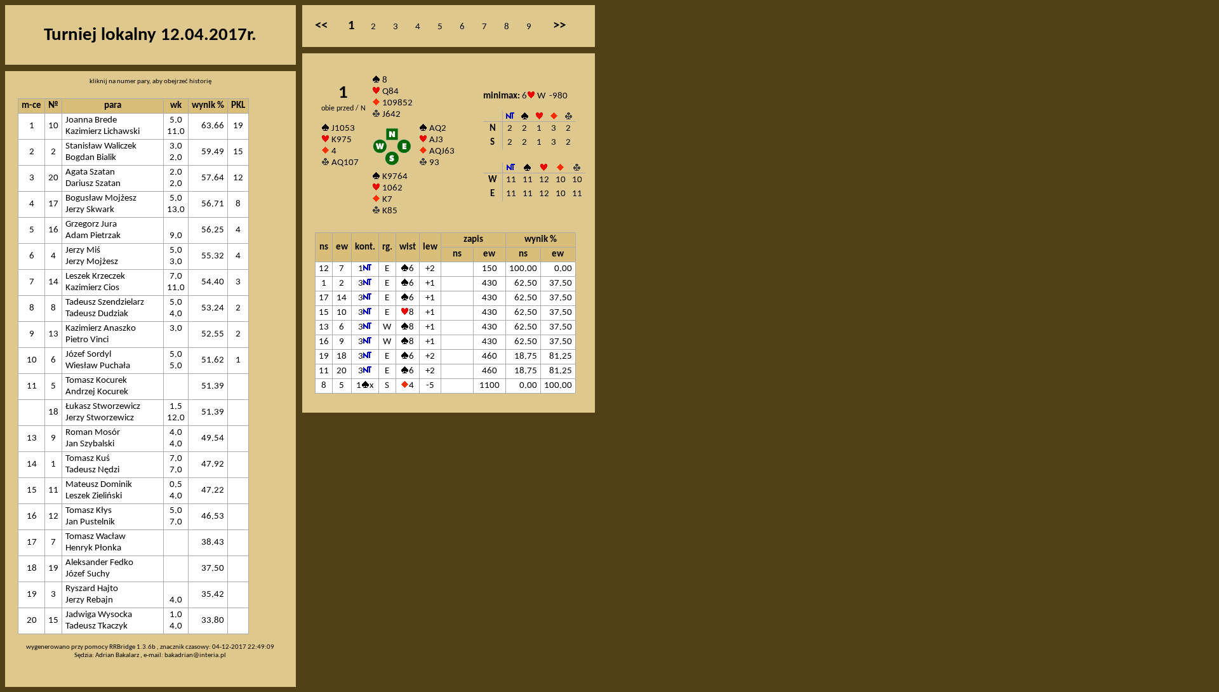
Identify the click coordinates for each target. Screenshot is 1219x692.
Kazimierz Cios (92, 288)
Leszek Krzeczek (95, 276)
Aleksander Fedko (99, 563)
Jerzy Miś (82, 250)
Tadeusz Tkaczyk (96, 626)
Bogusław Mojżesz (101, 198)
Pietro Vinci (87, 340)
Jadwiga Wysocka (98, 615)
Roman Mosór (92, 432)
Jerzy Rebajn (89, 600)
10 (53, 126)
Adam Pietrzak (93, 236)
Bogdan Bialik (90, 158)
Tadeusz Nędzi (92, 470)
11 (53, 490)
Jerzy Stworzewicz (99, 418)
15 (53, 620)
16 (53, 230)
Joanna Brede (91, 120)
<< (321, 25)
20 (53, 178)
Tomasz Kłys (88, 511)
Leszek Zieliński (93, 496)
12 (53, 516)
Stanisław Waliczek (101, 146)
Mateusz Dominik (98, 484)
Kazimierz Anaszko (100, 328)
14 (53, 282)
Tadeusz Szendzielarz (104, 302)
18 (53, 412)
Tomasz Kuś (87, 458)
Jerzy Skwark (89, 210)
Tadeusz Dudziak (96, 314)
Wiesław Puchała (97, 366)
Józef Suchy (87, 574)
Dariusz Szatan (93, 184)
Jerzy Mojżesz (91, 262)
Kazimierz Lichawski (102, 131)
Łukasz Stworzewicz (102, 406)
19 (53, 568)
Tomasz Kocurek (96, 380)
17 (53, 204)
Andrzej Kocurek (96, 392)
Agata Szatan (90, 172)
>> (559, 25)
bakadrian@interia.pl (195, 655)
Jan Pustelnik (90, 522)
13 (53, 334)
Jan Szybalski (89, 444)
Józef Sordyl (88, 354)
